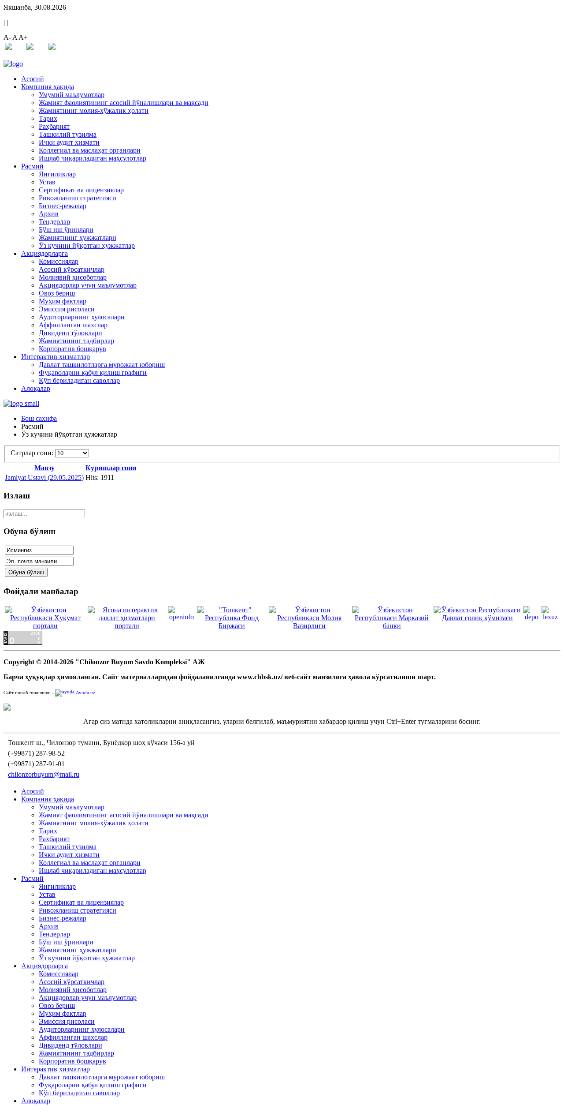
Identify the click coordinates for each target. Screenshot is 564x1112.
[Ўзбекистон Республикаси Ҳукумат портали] (45, 625)
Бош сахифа (39, 418)
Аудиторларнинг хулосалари (82, 317)
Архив (49, 213)
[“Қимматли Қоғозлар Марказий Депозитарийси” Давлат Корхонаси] (531, 617)
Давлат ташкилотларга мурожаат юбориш (102, 364)
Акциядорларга (44, 253)
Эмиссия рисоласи (67, 309)
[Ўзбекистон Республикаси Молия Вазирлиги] (309, 625)
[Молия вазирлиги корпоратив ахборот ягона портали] (181, 617)
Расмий (32, 166)
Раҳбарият (54, 126)
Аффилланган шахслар (73, 325)
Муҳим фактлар (62, 301)
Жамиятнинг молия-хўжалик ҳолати (93, 110)
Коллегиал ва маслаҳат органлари (90, 150)
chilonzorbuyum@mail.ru (43, 774)
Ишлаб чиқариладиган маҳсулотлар (92, 158)
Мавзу (44, 468)
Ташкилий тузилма (67, 134)
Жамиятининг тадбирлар (76, 340)
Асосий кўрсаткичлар (71, 269)
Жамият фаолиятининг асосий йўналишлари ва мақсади (123, 102)
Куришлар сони (110, 468)
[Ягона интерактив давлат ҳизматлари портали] (127, 625)
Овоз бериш (57, 293)
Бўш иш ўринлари (66, 229)
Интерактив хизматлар (55, 356)
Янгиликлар (57, 174)
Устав (47, 182)
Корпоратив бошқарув (72, 348)
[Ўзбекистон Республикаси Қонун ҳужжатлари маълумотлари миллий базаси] (550, 617)
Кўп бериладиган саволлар (79, 380)
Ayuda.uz (85, 692)
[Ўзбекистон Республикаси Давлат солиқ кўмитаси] (478, 618)
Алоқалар (35, 388)
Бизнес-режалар (62, 206)
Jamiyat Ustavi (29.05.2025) (44, 477)
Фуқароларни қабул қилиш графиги (93, 372)
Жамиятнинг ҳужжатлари (77, 237)
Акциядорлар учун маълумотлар (88, 285)
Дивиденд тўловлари (70, 333)
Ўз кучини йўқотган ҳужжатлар (87, 245)
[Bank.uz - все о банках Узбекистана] (282, 707)
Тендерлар (54, 221)
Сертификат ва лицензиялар (81, 190)
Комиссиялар (58, 261)
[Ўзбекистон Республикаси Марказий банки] (392, 625)
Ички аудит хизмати (69, 142)
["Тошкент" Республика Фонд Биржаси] (232, 625)
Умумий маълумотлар (71, 94)
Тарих (48, 118)
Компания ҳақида (47, 86)
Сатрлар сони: (33, 453)
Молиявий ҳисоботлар (73, 277)
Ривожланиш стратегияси (77, 198)
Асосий (32, 78)
